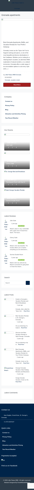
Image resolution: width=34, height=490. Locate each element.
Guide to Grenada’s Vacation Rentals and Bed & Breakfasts (22, 301)
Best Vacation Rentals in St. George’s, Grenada (22, 317)
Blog (6, 109)
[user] (31, 3)
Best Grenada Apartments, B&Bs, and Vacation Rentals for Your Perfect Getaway (15, 45)
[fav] (27, 147)
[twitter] (15, 487)
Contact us (8, 101)
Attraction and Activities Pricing (15, 114)
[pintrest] (19, 487)
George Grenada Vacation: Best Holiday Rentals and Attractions (22, 369)
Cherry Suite (10, 163)
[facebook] (11, 487)
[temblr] (23, 487)
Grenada (7, 80)
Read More (17, 85)
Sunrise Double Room (13, 200)
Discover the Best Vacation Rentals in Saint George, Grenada (23, 334)
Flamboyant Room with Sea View (15, 182)
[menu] (2, 3)
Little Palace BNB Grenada (13, 74)
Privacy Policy (9, 105)
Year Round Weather (11, 118)
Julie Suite (9, 145)
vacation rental (15, 80)
